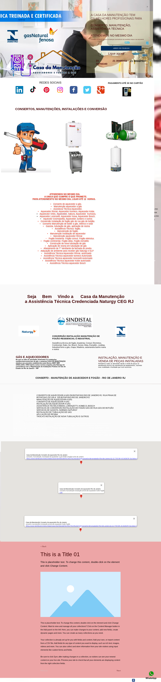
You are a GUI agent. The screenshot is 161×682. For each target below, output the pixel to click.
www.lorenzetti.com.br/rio (60, 313)
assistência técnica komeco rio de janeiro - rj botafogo (127, 408)
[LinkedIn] (19, 90)
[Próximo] (150, 39)
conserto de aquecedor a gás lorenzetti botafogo (125, 412)
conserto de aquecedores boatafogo (121, 405)
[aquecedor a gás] (73, 74)
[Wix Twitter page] (87, 90)
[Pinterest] (46, 90)
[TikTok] (33, 90)
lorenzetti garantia (101, 147)
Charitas (126, 260)
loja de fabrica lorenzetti (103, 143)
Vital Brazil (144, 266)
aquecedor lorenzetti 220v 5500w (106, 179)
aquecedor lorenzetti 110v (104, 173)
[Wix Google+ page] (101, 90)
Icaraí (146, 260)
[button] (48, 546)
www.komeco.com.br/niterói (99, 316)
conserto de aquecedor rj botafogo (121, 401)
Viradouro (133, 266)
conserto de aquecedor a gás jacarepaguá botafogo (126, 407)
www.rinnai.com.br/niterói (22, 312)
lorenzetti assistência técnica (105, 135)
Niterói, (125, 259)
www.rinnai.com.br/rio (21, 310)
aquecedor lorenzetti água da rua (106, 175)
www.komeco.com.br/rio (98, 314)
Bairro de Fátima (138, 257)
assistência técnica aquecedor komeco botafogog (126, 414)
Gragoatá (137, 260)
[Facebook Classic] (133, 680)
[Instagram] (60, 90)
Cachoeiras (132, 259)
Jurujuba (127, 262)
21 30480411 (119, 60)
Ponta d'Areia (133, 263)
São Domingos (131, 264)
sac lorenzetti (100, 141)
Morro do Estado (140, 262)
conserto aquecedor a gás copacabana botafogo (126, 403)
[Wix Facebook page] (73, 90)
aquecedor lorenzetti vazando (105, 133)
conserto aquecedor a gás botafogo (121, 410)
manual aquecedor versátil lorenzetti (107, 177)
